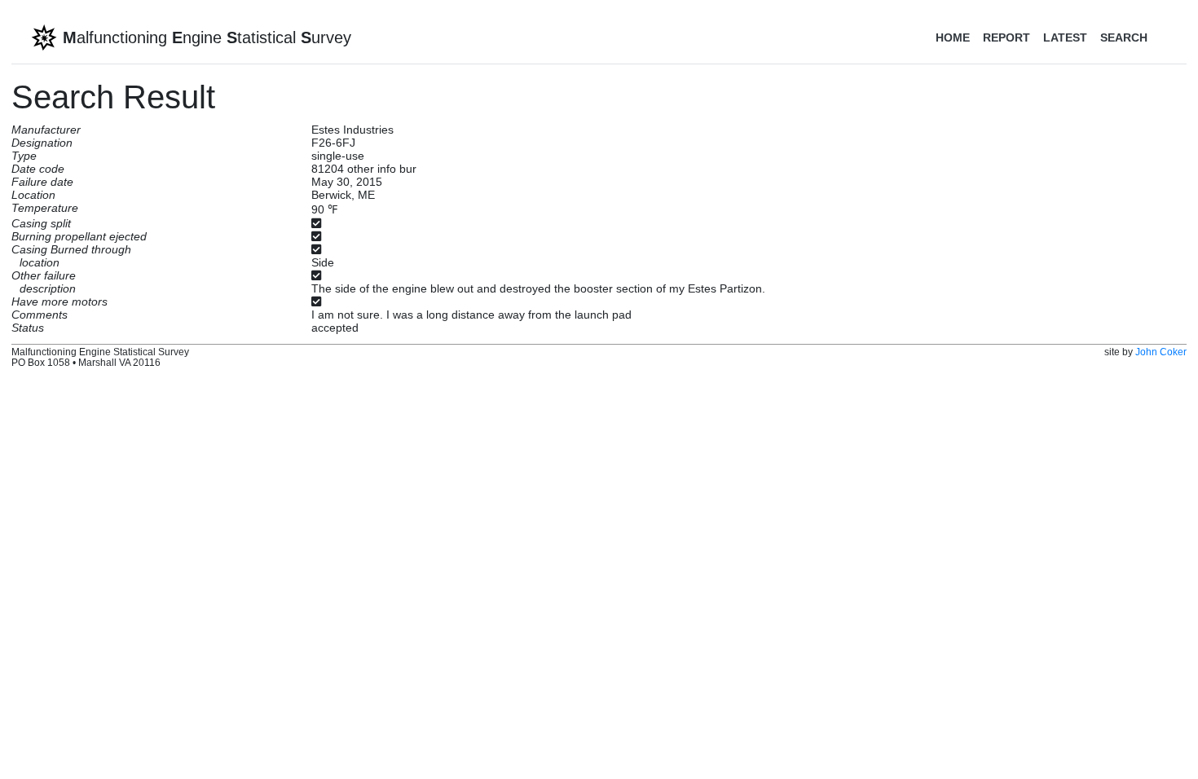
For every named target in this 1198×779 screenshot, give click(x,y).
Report (1006, 37)
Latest (1065, 37)
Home (953, 37)
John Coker (1161, 351)
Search (1123, 37)
